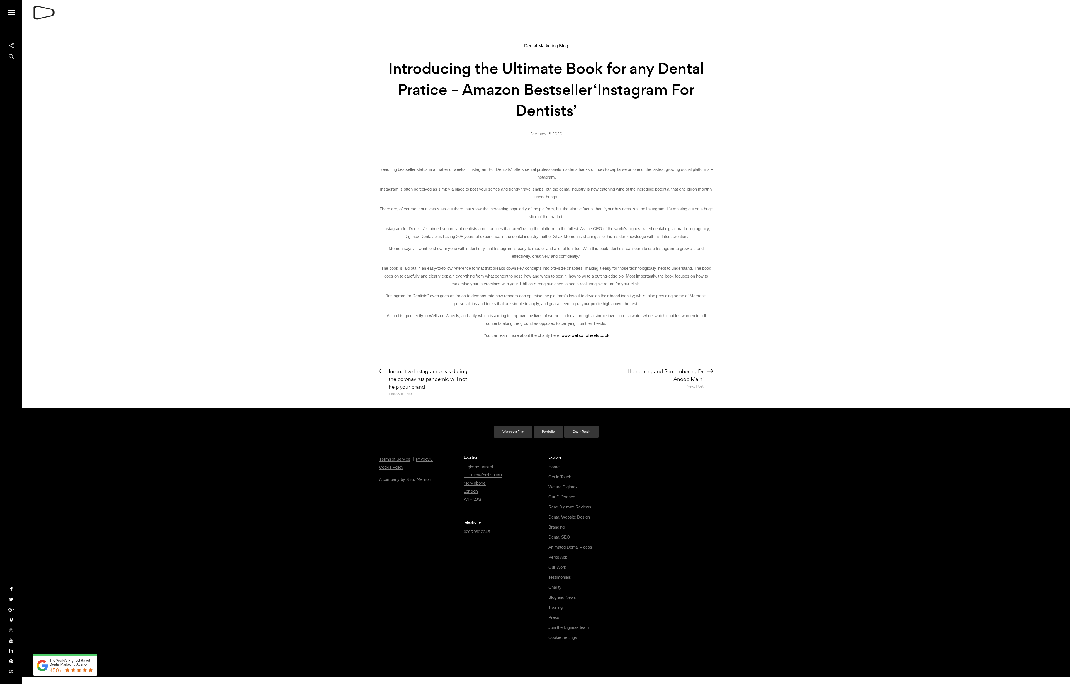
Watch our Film (513, 432)
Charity (554, 587)
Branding (556, 527)
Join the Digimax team (568, 627)
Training (555, 607)
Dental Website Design (569, 517)
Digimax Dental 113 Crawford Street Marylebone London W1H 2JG (483, 483)
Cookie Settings (562, 637)
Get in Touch (581, 432)
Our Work (557, 567)
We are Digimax (563, 487)
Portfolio (548, 432)
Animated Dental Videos (570, 547)
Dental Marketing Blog (546, 45)
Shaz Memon (418, 480)
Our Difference (561, 497)
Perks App (557, 557)
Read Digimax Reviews (569, 507)
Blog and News (562, 597)
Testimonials (559, 577)
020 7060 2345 (477, 532)
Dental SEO (559, 537)
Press (553, 617)
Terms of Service (394, 459)
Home (554, 466)
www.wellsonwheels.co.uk (585, 336)
